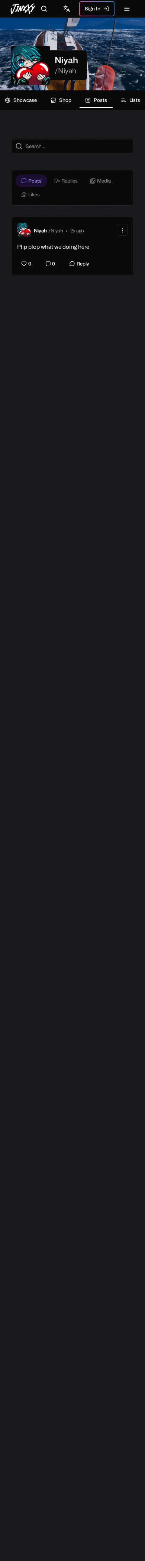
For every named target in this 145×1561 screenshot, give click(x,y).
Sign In (92, 9)
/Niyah (65, 71)
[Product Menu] (122, 230)
